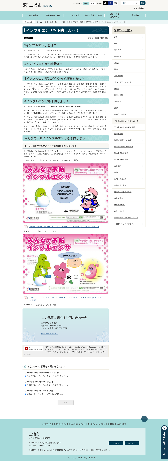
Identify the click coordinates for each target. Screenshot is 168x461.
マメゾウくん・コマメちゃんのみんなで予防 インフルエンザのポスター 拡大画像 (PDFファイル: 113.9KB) (66, 298)
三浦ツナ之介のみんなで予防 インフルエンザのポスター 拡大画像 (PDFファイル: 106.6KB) (64, 227)
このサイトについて (61, 424)
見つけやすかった (34, 385)
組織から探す (121, 424)
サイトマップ (46, 424)
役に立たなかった (56, 394)
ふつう (47, 376)
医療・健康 (65, 22)
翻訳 (142, 3)
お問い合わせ (132, 443)
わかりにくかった (61, 376)
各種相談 (111, 424)
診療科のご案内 (92, 22)
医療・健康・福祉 (52, 22)
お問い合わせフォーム (49, 334)
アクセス (116, 443)
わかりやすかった (34, 376)
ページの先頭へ (144, 419)
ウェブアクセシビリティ (96, 424)
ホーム (39, 22)
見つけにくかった (61, 385)
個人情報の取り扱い (78, 424)
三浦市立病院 (78, 22)
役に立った (31, 394)
